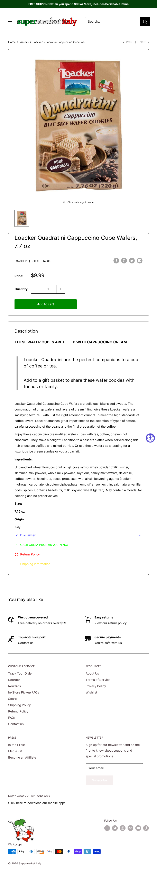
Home (12, 42)
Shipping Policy (19, 705)
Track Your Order (20, 673)
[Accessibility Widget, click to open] (150, 438)
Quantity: (21, 289)
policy (122, 623)
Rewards (14, 686)
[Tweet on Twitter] (132, 260)
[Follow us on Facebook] (107, 828)
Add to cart (45, 304)
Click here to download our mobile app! (36, 803)
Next (143, 42)
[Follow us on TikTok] (146, 828)
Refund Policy (18, 711)
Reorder (14, 680)
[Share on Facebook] (116, 260)
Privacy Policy (96, 686)
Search (13, 699)
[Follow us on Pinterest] (130, 828)
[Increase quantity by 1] (60, 289)
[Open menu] (10, 21)
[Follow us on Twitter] (115, 828)
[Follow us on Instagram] (123, 828)
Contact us (26, 643)
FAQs (12, 718)
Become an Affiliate (22, 757)
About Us (92, 673)
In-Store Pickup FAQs (23, 692)
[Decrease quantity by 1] (35, 289)
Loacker (21, 261)
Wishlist (91, 692)
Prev (129, 42)
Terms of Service (98, 680)
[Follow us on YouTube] (138, 828)
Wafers (24, 42)
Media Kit (15, 751)
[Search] (145, 21)
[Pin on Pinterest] (124, 260)
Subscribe (99, 780)
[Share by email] (139, 260)
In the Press (17, 745)
